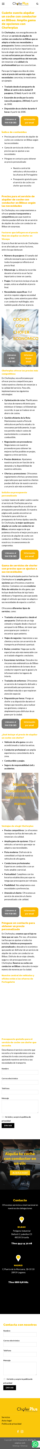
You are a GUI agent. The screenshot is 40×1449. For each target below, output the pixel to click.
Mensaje (5, 1098)
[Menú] (3, 4)
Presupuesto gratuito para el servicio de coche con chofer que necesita (25, 182)
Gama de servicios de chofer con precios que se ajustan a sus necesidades (19, 150)
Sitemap (16, 1446)
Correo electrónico (10, 1078)
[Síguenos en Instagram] (22, 1431)
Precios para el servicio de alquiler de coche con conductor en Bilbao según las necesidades (21, 139)
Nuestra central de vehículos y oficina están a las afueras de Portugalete (25, 171)
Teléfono (5, 1088)
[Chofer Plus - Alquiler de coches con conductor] (20, 4)
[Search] (37, 4)
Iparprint (23, 1440)
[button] (35, 1444)
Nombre (5, 1069)
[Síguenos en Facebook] (18, 1431)
